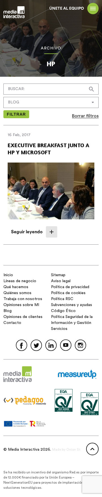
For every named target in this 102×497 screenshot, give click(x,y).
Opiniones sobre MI (21, 305)
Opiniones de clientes (22, 317)
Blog (7, 311)
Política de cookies (68, 293)
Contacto (12, 323)
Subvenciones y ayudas (71, 305)
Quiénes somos (17, 293)
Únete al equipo (66, 9)
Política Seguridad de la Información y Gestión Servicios (72, 323)
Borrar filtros (85, 116)
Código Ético (63, 311)
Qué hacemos (15, 287)
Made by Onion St (66, 449)
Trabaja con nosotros (22, 299)
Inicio (8, 275)
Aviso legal (61, 281)
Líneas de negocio (19, 281)
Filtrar (16, 114)
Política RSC (62, 299)
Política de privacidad (70, 287)
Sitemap (58, 275)
